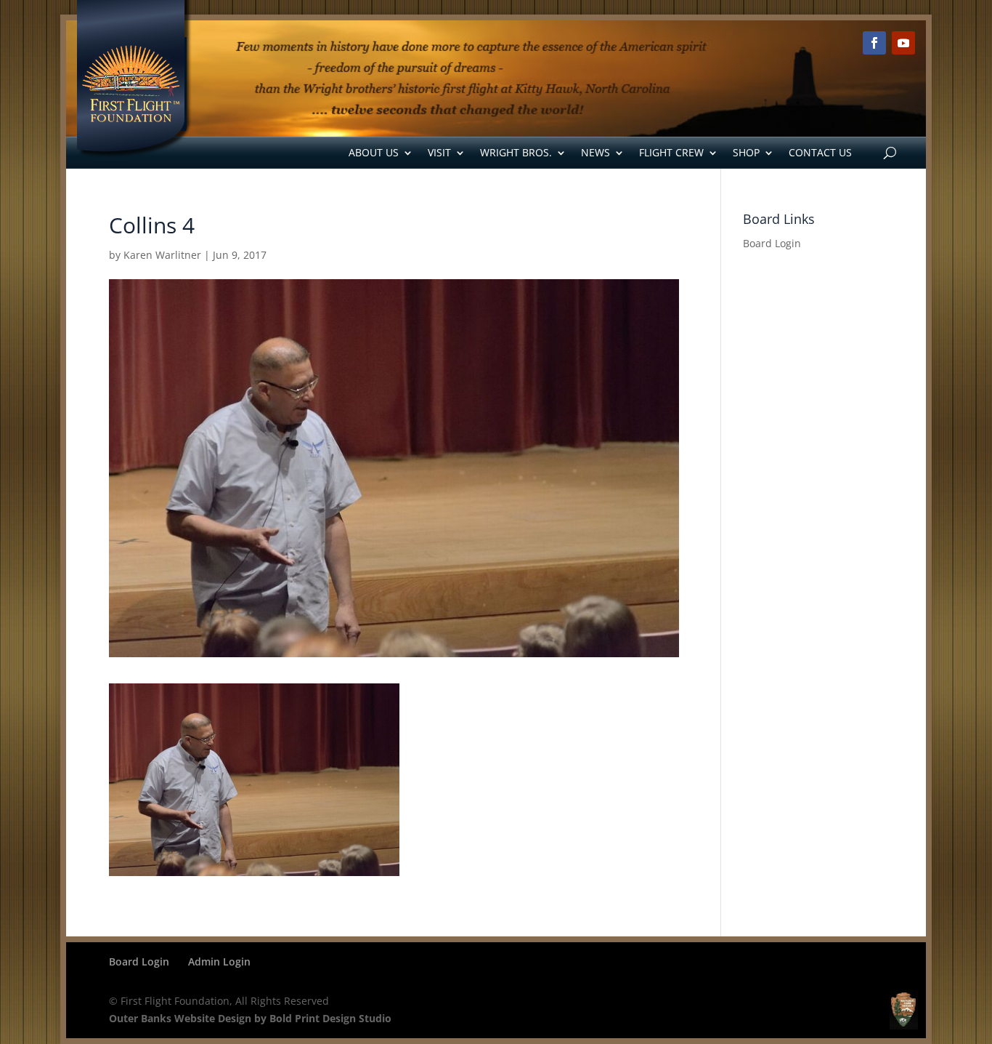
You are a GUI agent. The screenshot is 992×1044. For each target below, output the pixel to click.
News (595, 152)
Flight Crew (671, 152)
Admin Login (219, 961)
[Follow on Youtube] (903, 43)
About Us (374, 152)
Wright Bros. (516, 152)
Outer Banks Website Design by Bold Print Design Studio (250, 1018)
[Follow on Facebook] (874, 43)
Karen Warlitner (162, 255)
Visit (439, 152)
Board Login (772, 243)
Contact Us (820, 152)
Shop (746, 152)
